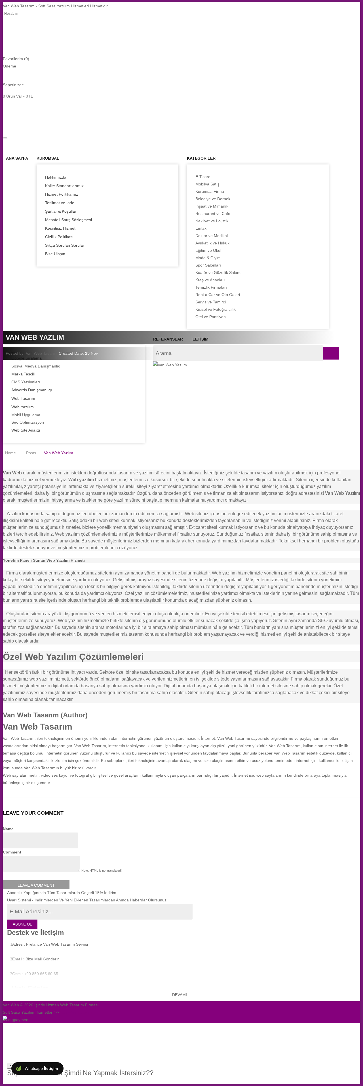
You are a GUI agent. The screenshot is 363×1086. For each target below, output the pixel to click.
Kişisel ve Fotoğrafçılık (215, 309)
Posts (31, 453)
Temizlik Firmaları (211, 287)
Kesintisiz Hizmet (60, 228)
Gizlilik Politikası (59, 236)
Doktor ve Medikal (211, 235)
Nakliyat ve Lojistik (211, 221)
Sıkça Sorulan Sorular (64, 245)
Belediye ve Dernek (212, 199)
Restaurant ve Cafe (212, 213)
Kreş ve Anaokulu (211, 280)
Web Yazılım (22, 407)
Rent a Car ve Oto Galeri (217, 294)
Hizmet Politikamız (61, 194)
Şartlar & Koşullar (60, 211)
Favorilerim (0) (16, 58)
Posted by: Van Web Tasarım (32, 353)
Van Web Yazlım (58, 453)
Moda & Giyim (208, 257)
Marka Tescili (23, 374)
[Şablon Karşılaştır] (4, 122)
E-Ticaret (203, 176)
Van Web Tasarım (90, 745)
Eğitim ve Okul (208, 250)
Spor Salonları (208, 265)
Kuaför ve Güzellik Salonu (218, 272)
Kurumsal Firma (209, 191)
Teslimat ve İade (59, 202)
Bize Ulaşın (55, 254)
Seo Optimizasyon (27, 422)
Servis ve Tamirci (210, 302)
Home (10, 453)
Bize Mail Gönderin (43, 959)
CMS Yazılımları (25, 382)
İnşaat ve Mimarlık (211, 206)
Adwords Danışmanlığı (31, 390)
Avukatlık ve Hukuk (212, 243)
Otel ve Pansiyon (210, 316)
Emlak (200, 228)
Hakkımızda (55, 177)
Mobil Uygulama (25, 415)
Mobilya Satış (207, 184)
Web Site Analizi (25, 430)
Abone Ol (22, 924)
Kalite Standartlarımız (64, 185)
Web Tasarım (23, 398)
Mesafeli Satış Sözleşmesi (68, 219)
